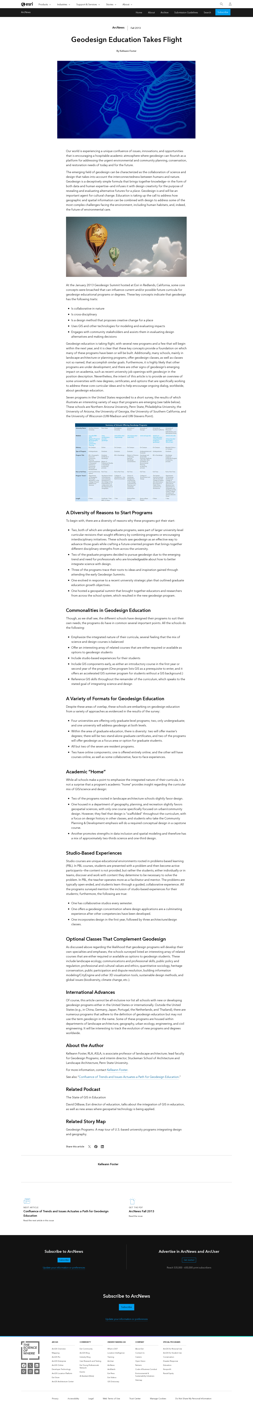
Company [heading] (139, 1342)
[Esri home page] (27, 4)
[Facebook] (23, 1365)
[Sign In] (230, 4)
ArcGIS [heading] (55, 1342)
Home (139, 13)
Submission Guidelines (186, 13)
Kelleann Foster (117, 1070)
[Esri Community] (23, 1371)
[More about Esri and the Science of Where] (30, 1351)
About (151, 13)
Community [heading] (85, 1342)
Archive (165, 13)
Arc (118, 27)
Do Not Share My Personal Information (193, 1398)
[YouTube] (37, 1371)
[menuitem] (63, 1349)
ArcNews (26, 12)
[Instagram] (30, 1371)
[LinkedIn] (37, 1365)
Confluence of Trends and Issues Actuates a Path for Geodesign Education (129, 1077)
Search (207, 13)
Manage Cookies (158, 1398)
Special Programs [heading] (171, 1342)
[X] (30, 1365)
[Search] (221, 4)
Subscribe (223, 12)
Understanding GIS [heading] (116, 1342)
